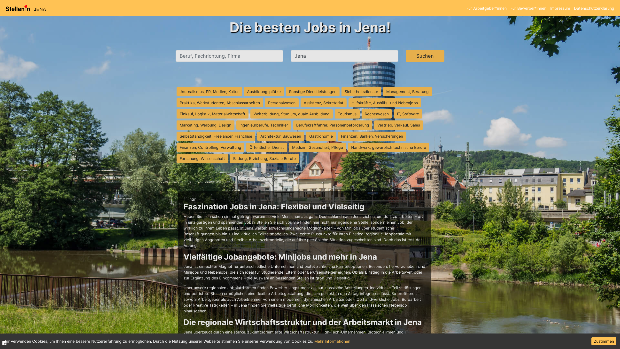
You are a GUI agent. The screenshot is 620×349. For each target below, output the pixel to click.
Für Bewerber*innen (528, 8)
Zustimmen (604, 341)
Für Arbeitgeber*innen (486, 8)
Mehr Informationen (332, 341)
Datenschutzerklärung (594, 8)
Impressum (560, 8)
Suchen (425, 56)
